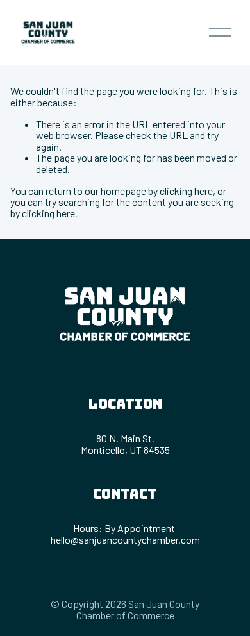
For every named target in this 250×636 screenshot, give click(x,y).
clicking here (186, 191)
